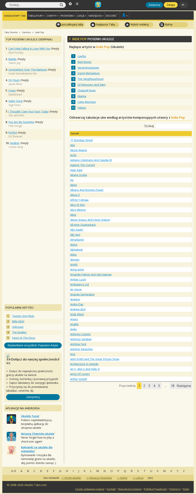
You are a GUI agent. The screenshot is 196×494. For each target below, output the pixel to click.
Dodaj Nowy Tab (14, 15)
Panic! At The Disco (23, 338)
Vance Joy (14, 63)
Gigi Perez (15, 105)
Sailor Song (15, 101)
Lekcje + (82, 15)
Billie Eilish (18, 321)
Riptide (12, 59)
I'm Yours (14, 80)
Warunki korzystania (129, 489)
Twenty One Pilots (23, 316)
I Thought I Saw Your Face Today (28, 111)
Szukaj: (149, 126)
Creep (12, 90)
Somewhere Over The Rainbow (27, 69)
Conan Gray (16, 147)
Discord (111, 15)
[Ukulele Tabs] (98, 3)
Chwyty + (52, 15)
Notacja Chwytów (100, 478)
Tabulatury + (36, 15)
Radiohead (15, 94)
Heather (15, 143)
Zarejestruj (154, 4)
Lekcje (140, 478)
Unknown (18, 327)
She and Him (16, 115)
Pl (183, 5)
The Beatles (19, 332)
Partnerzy (174, 489)
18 (172, 386)
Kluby (186, 489)
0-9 (13, 471)
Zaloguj (171, 4)
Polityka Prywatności (155, 489)
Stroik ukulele (72, 478)
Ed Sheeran (15, 136)
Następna (184, 386)
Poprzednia (127, 386)
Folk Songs (15, 126)
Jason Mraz (15, 84)
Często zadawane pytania (89, 489)
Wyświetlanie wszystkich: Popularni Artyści (33, 345)
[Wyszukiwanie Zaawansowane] (70, 3)
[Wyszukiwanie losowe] (76, 3)
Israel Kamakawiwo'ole (23, 73)
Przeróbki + (67, 15)
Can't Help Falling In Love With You (29, 48)
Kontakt (111, 489)
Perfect (12, 132)
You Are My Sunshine (21, 122)
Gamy (123, 478)
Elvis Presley (16, 52)
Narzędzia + (96, 15)
